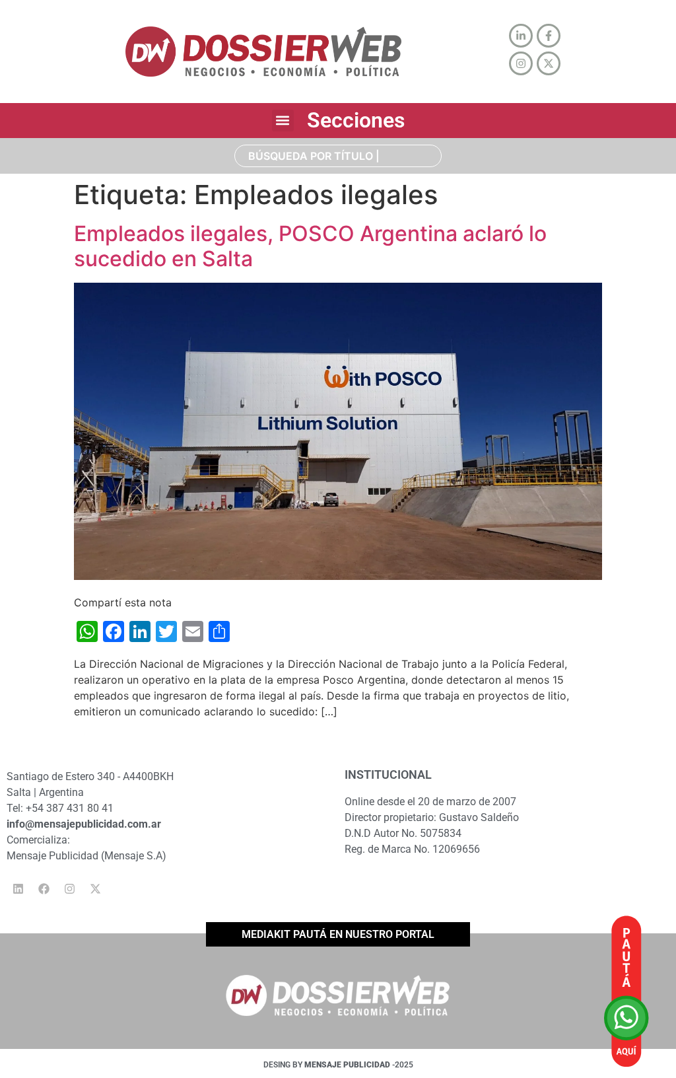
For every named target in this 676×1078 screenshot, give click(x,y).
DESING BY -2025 (338, 1064)
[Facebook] (43, 888)
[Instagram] (69, 888)
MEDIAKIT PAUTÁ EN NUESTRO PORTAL (338, 934)
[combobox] (338, 156)
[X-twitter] (95, 888)
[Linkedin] (18, 888)
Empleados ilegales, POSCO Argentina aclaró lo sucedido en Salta (310, 246)
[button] (283, 120)
